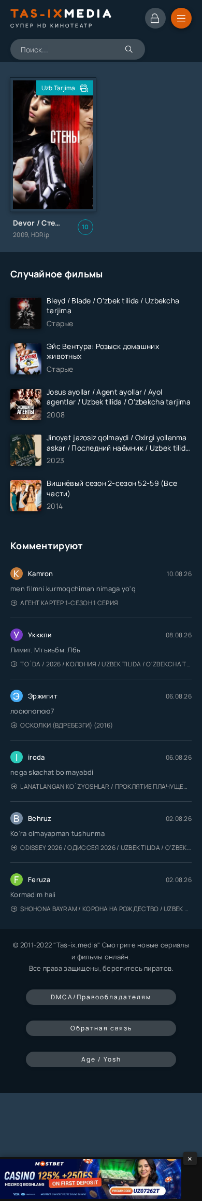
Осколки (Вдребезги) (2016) (66, 725)
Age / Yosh (101, 1059)
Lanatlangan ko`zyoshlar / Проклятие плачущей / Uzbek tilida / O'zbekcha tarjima (106, 786)
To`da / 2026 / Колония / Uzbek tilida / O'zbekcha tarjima (106, 664)
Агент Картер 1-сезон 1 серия (69, 602)
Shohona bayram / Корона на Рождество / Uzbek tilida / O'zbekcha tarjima (106, 908)
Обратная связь (101, 1028)
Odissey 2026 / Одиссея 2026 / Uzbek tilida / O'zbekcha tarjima (106, 847)
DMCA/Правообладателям (101, 997)
